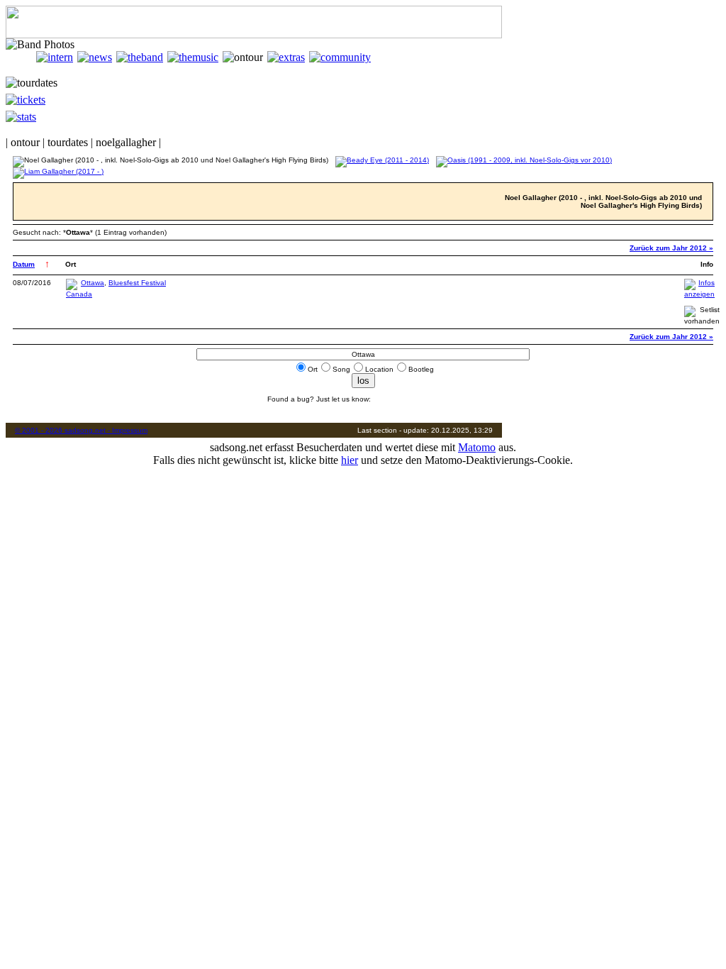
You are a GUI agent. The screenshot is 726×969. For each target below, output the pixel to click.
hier (349, 460)
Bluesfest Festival (137, 283)
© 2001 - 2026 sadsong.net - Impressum (81, 430)
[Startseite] (21, 57)
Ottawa (92, 283)
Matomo (477, 447)
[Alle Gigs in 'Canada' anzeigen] (79, 294)
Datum (24, 264)
